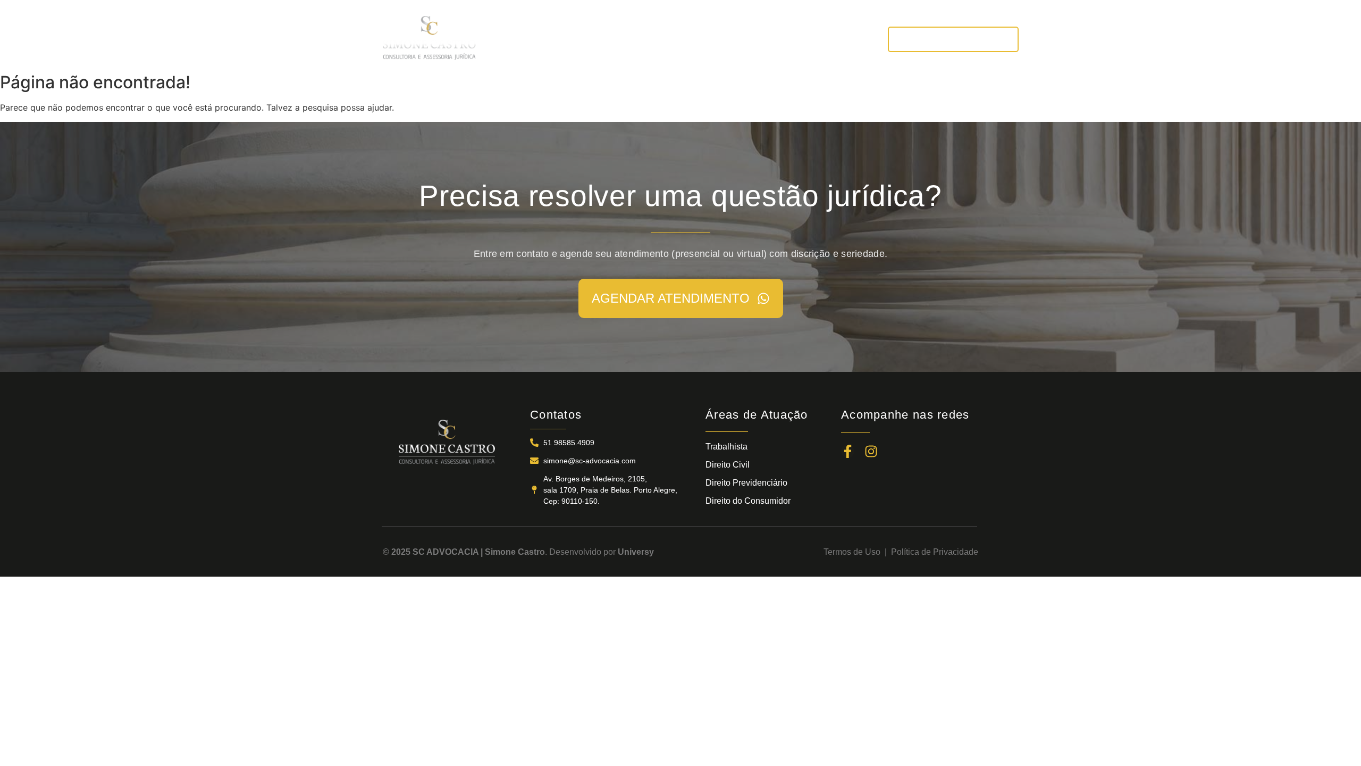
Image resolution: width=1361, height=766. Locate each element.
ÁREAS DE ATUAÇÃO (686, 39)
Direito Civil (727, 464)
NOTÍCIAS (772, 39)
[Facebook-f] (847, 451)
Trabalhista (726, 446)
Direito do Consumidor (748, 500)
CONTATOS (837, 39)
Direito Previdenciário (746, 482)
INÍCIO (513, 39)
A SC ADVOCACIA (585, 39)
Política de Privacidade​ (934, 551)
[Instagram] (871, 451)
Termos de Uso (854, 551)
